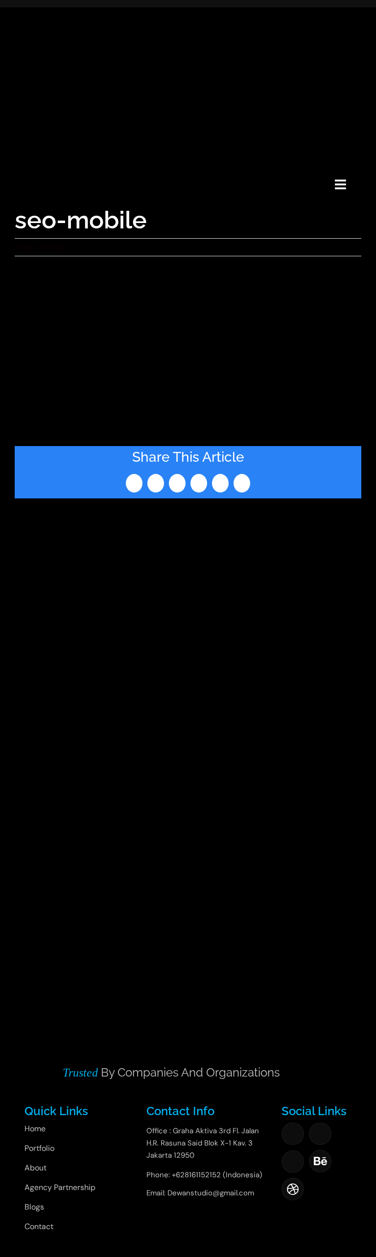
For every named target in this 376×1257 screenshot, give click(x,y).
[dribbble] (293, 1189)
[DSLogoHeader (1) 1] (35, 172)
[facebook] (293, 1133)
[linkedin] (293, 1161)
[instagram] (320, 1133)
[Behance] (320, 1161)
